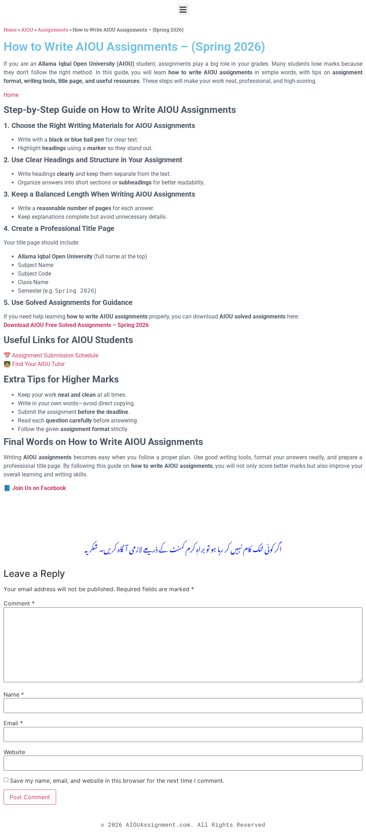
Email (13, 723)
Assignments (53, 29)
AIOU (27, 29)
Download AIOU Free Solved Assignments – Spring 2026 (76, 325)
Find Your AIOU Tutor (38, 364)
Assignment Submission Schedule (55, 355)
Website (14, 752)
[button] (183, 9)
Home (10, 29)
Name (14, 694)
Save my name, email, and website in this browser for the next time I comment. (117, 780)
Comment (19, 603)
